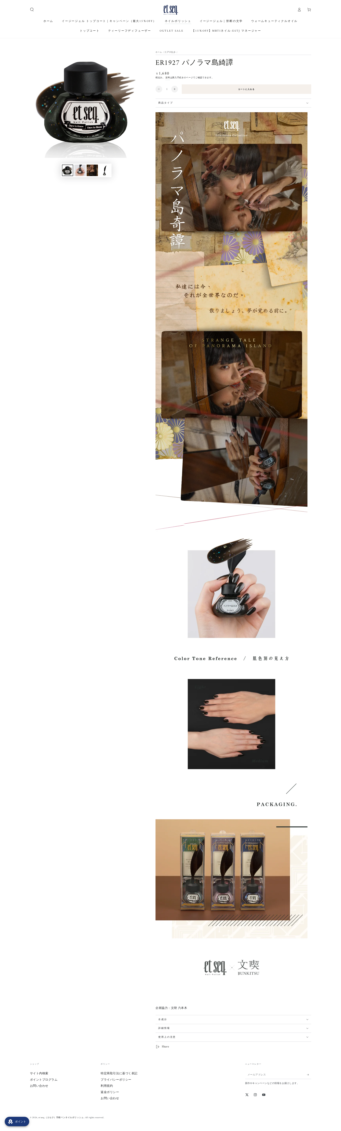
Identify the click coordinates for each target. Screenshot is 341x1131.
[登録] (309, 1075)
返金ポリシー (110, 1092)
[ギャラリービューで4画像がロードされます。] (104, 170)
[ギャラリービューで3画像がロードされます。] (92, 170)
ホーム (159, 52)
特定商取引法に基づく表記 (119, 1073)
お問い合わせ (39, 1086)
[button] (32, 10)
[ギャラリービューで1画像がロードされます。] (67, 170)
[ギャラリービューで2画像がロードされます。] (80, 170)
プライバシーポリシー (116, 1080)
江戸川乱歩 (170, 52)
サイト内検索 (39, 1073)
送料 (167, 78)
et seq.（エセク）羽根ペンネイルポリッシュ (61, 1118)
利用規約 (107, 1086)
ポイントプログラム (44, 1080)
